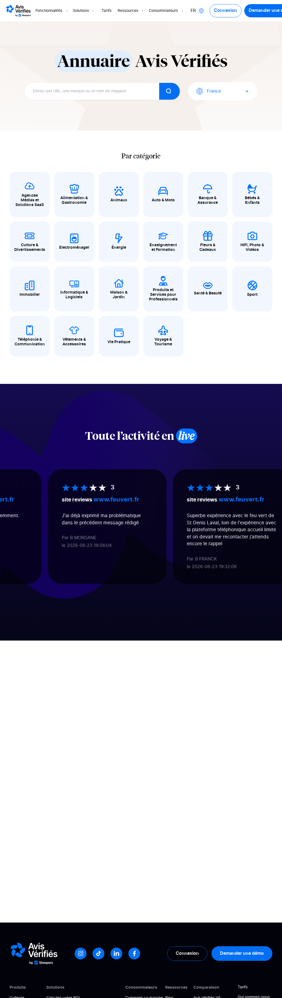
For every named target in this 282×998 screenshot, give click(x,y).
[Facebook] (134, 953)
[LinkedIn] (116, 953)
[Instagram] (80, 953)
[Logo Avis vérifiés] (18, 11)
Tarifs (107, 11)
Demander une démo (242, 953)
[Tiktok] (98, 953)
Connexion (225, 10)
